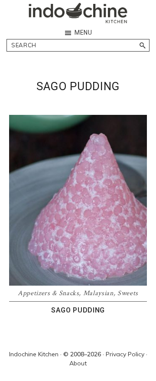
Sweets (127, 293)
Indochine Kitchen (33, 354)
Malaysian (98, 293)
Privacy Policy (125, 354)
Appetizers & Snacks (48, 293)
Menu (83, 32)
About (78, 363)
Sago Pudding (78, 310)
